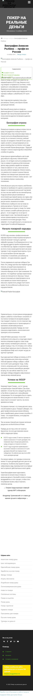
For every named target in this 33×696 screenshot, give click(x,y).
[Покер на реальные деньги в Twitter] (10, 641)
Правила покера (7, 610)
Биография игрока (8, 73)
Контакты (8, 655)
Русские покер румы (8, 617)
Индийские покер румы (9, 583)
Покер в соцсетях (7, 598)
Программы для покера (9, 613)
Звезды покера (21, 54)
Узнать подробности (12, 674)
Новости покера (7, 590)
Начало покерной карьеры (11, 75)
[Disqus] (16, 527)
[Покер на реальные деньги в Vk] (4, 641)
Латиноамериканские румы (11, 586)
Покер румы (5, 602)
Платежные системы (8, 594)
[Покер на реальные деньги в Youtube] (17, 641)
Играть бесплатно (7, 579)
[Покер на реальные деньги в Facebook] (7, 641)
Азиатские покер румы (9, 559)
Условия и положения (12, 659)
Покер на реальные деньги (16, 22)
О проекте (8, 651)
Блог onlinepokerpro (8, 563)
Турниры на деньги (8, 621)
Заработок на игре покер (10, 571)
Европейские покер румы (10, 567)
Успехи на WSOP (7, 77)
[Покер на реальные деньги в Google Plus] (14, 641)
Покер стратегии (7, 606)
